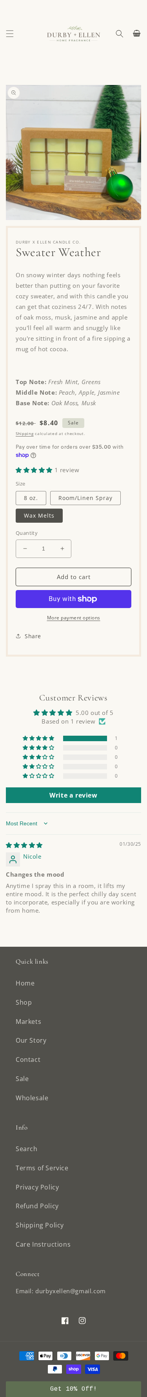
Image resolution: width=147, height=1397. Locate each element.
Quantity (27, 532)
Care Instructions (43, 1244)
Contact (28, 1059)
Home (25, 983)
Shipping (25, 433)
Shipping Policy (40, 1225)
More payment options (73, 617)
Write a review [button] (73, 795)
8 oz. (31, 498)
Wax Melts (39, 515)
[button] (9, 33)
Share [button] (33, 636)
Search (27, 1148)
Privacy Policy (37, 1187)
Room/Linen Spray (85, 498)
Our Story (31, 1040)
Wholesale (32, 1098)
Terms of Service (42, 1168)
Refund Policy (37, 1206)
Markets (28, 1021)
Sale (22, 1078)
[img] (24, 845)
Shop (24, 1002)
